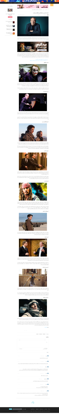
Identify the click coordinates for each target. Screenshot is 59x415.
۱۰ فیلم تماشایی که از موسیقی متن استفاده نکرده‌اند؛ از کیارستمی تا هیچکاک (38, 60)
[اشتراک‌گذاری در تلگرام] (17, 330)
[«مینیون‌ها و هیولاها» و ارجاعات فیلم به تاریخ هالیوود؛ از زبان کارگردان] (14, 34)
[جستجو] (52, 7)
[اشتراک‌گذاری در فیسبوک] (21, 330)
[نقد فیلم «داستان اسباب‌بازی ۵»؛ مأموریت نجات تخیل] (14, 22)
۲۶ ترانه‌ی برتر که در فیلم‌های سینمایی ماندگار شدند (41, 59)
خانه (48, 9)
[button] (26, 331)
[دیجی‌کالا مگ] (51, 5)
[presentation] (14, 11)
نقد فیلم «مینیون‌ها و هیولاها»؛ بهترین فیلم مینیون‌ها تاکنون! (9, 29)
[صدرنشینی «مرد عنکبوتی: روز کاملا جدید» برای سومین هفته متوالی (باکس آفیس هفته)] (14, 26)
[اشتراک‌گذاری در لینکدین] (22, 330)
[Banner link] (29, 1)
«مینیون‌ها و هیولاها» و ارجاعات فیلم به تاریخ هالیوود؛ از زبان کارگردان (9, 33)
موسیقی (43, 9)
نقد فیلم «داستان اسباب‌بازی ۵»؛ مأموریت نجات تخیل (9, 21)
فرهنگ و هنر (46, 9)
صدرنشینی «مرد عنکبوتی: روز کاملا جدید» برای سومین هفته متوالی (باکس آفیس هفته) (9, 26)
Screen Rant (46, 327)
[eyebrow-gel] (33, 6)
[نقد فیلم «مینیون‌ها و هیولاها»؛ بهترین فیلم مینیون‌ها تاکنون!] (14, 30)
